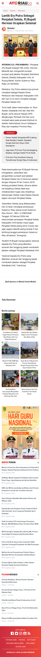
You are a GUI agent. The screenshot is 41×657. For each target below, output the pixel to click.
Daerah (12, 11)
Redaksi (22, 640)
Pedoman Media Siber (15, 643)
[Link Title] (12, 634)
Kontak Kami (21, 647)
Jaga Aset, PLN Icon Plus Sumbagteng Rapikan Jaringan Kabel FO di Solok (21, 151)
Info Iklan (31, 640)
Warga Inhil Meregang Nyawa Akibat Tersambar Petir (19, 618)
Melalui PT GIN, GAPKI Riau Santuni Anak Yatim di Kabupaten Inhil (11, 363)
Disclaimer (30, 643)
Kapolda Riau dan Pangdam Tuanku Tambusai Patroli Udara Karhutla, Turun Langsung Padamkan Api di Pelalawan (19, 511)
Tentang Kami (11, 640)
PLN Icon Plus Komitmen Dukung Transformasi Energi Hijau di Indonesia (21, 158)
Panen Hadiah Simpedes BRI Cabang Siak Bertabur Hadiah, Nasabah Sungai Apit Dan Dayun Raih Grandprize (21, 141)
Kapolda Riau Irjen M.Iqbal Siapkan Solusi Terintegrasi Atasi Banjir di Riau (29, 335)
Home (5, 11)
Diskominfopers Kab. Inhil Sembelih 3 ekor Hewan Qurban (29, 392)
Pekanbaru (21, 11)
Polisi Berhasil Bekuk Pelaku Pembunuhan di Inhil (18, 600)
